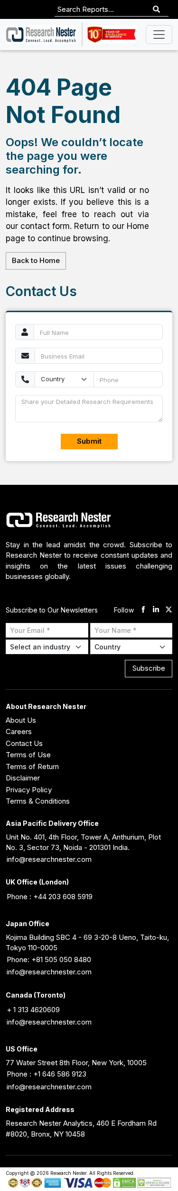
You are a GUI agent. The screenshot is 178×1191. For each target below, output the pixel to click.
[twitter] (168, 610)
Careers (19, 731)
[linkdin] (155, 610)
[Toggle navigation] (159, 34)
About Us (21, 720)
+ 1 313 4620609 (33, 1009)
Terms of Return (32, 766)
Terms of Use (28, 754)
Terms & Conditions (38, 801)
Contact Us (24, 743)
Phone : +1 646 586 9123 (46, 1073)
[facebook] (143, 610)
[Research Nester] (41, 34)
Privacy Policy (29, 789)
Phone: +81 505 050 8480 (49, 959)
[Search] (156, 10)
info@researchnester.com (49, 859)
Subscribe (148, 668)
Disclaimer (23, 777)
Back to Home (36, 260)
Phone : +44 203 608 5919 (50, 896)
